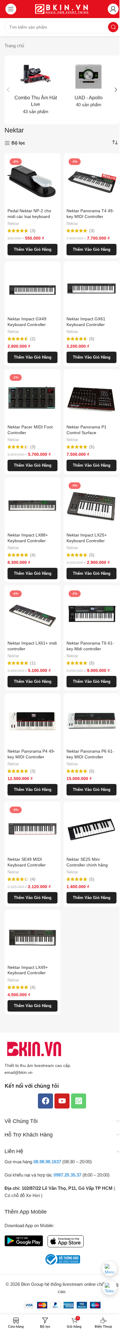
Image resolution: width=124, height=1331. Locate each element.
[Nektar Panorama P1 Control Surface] (91, 397)
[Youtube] (62, 1101)
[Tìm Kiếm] (113, 27)
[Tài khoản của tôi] (113, 9)
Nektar (13, 223)
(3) (33, 231)
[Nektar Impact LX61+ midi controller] (32, 613)
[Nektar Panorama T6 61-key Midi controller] (91, 613)
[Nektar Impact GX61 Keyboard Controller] (91, 289)
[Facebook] (45, 1101)
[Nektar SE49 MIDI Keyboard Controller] (32, 829)
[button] (8, 90)
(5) (92, 339)
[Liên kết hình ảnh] (35, 1048)
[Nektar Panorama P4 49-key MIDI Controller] (32, 721)
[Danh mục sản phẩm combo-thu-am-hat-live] (35, 89)
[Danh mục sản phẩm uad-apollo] (88, 86)
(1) (33, 663)
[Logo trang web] (62, 8)
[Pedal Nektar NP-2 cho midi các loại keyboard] (32, 181)
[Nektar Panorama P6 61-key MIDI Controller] (91, 721)
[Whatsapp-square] (78, 1101)
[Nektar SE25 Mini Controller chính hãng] (91, 829)
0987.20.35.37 (67, 1174)
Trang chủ (14, 45)
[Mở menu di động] (11, 9)
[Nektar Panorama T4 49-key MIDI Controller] (91, 181)
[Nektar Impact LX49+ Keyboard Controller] (32, 937)
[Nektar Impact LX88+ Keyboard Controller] (32, 505)
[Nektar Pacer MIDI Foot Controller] (32, 397)
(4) (33, 555)
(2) (33, 339)
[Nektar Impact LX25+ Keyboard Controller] (91, 505)
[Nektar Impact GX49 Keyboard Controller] (32, 289)
